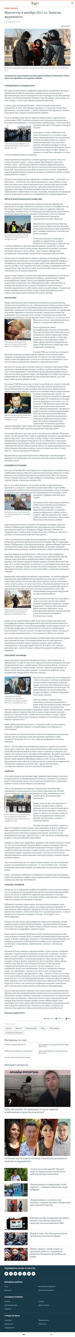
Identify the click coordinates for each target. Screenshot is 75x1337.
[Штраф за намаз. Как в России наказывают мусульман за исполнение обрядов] (16, 1238)
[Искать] (51, 1334)
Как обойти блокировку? (46, 1286)
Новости (7, 1301)
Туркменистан (43, 1320)
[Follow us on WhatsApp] (24, 1274)
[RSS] (33, 1274)
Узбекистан (42, 1324)
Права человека (11, 8)
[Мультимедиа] (24, 1334)
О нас (6, 1286)
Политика (7, 1309)
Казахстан (8, 1320)
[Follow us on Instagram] (11, 1274)
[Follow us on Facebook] (15, 1274)
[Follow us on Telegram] (20, 1274)
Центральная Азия (10, 1305)
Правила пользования (46, 1290)
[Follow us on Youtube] (6, 1274)
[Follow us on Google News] (29, 1274)
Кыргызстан (8, 1324)
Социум (41, 1301)
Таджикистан (9, 1328)
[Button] (66, 26)
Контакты (7, 1290)
